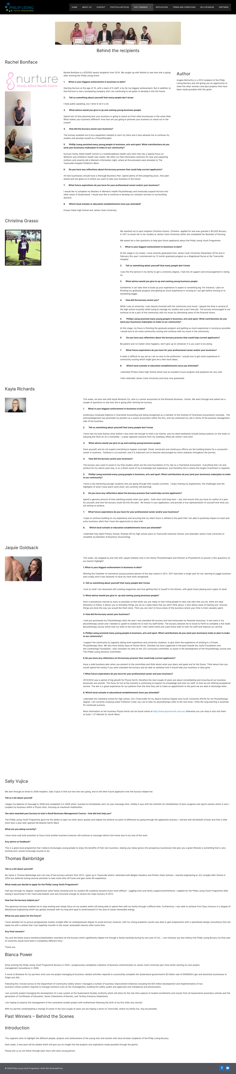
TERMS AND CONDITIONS (184, 7)
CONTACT (100, 7)
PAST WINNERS (141, 7)
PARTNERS (224, 7)
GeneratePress (56, 1068)
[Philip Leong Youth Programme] (19, 7)
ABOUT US (87, 7)
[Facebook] (221, 1068)
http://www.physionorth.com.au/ (169, 711)
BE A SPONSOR (207, 7)
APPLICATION (162, 7)
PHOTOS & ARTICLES (119, 7)
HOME (74, 7)
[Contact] (227, 1068)
